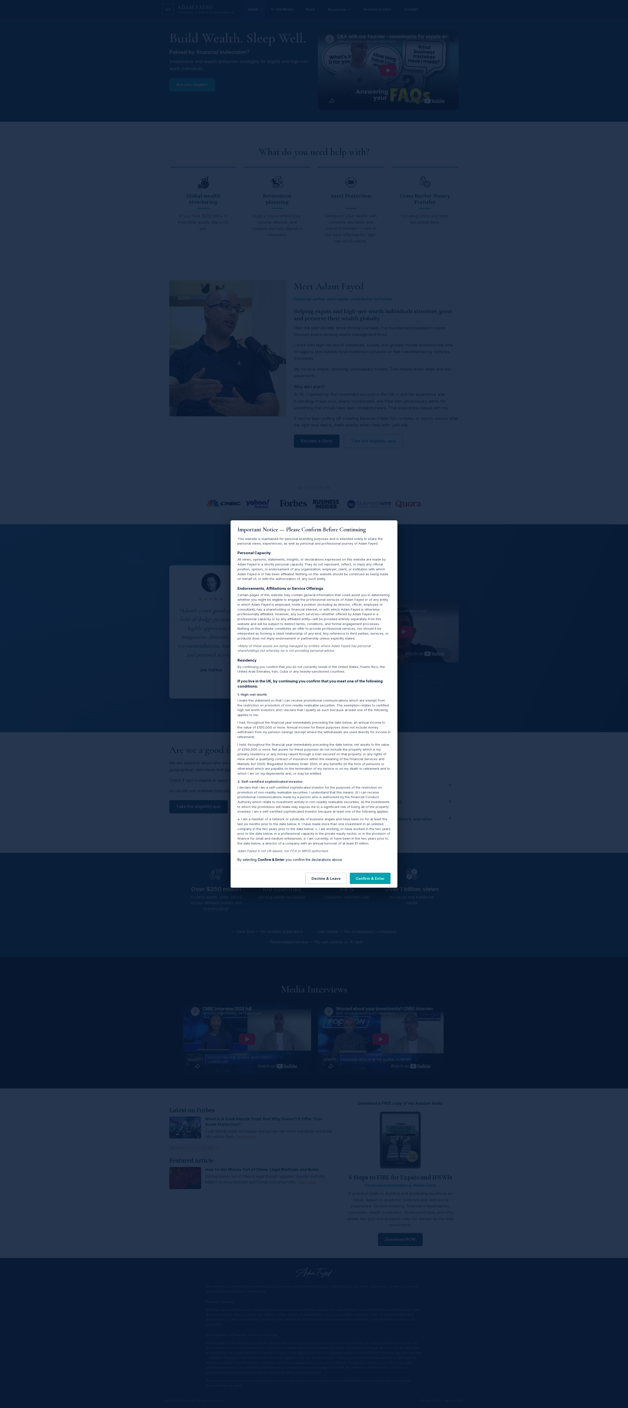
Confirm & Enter (370, 878)
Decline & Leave (326, 878)
